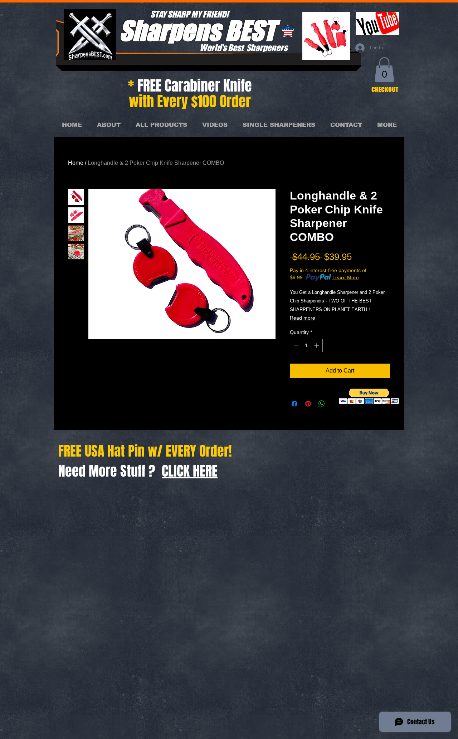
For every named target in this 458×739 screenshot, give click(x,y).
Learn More (345, 277)
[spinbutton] (306, 345)
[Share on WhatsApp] (321, 403)
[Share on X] (335, 403)
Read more (302, 318)
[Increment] (317, 345)
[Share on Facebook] (294, 403)
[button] (384, 69)
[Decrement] (295, 345)
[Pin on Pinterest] (308, 403)
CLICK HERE (190, 471)
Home (75, 163)
